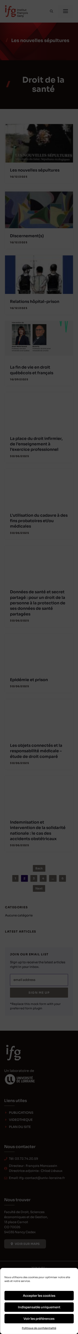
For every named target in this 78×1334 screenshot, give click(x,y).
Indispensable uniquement (39, 1307)
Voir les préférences (39, 1319)
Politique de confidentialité (39, 1328)
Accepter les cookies (39, 1296)
